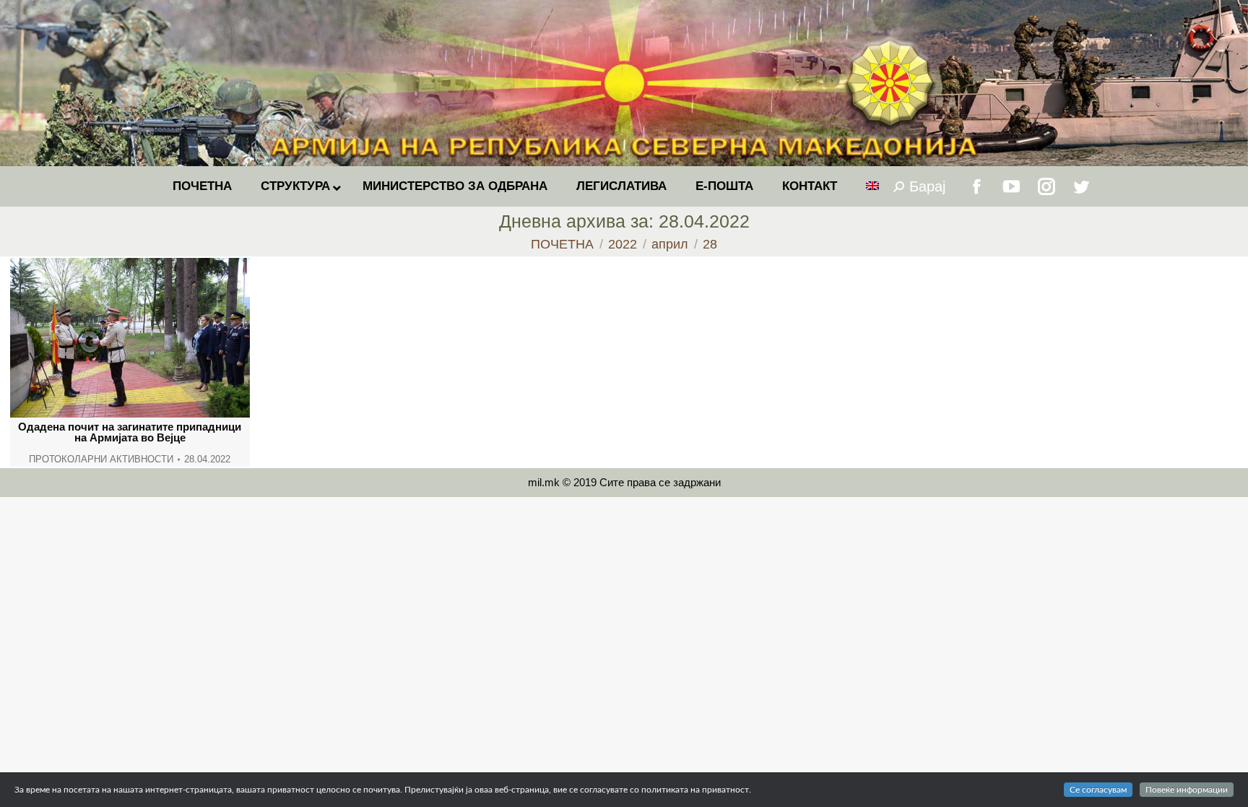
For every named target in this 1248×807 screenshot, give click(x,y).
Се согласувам (1098, 789)
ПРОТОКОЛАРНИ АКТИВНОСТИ (101, 459)
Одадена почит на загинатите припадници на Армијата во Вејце (129, 432)
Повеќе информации (1186, 789)
